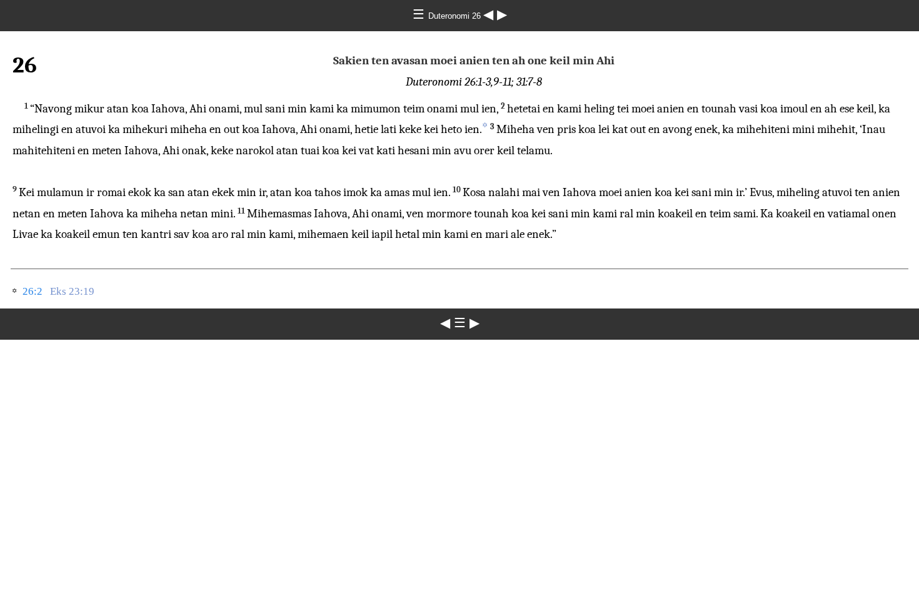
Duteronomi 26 (455, 16)
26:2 (33, 291)
